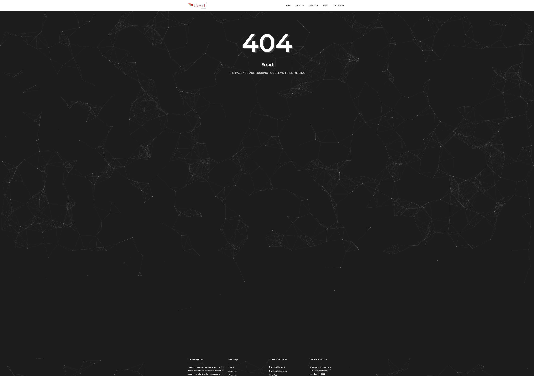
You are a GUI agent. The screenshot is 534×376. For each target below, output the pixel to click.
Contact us (338, 5)
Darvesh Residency (278, 371)
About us (300, 5)
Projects (313, 5)
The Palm (273, 375)
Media (325, 5)
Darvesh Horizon (277, 367)
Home (288, 5)
